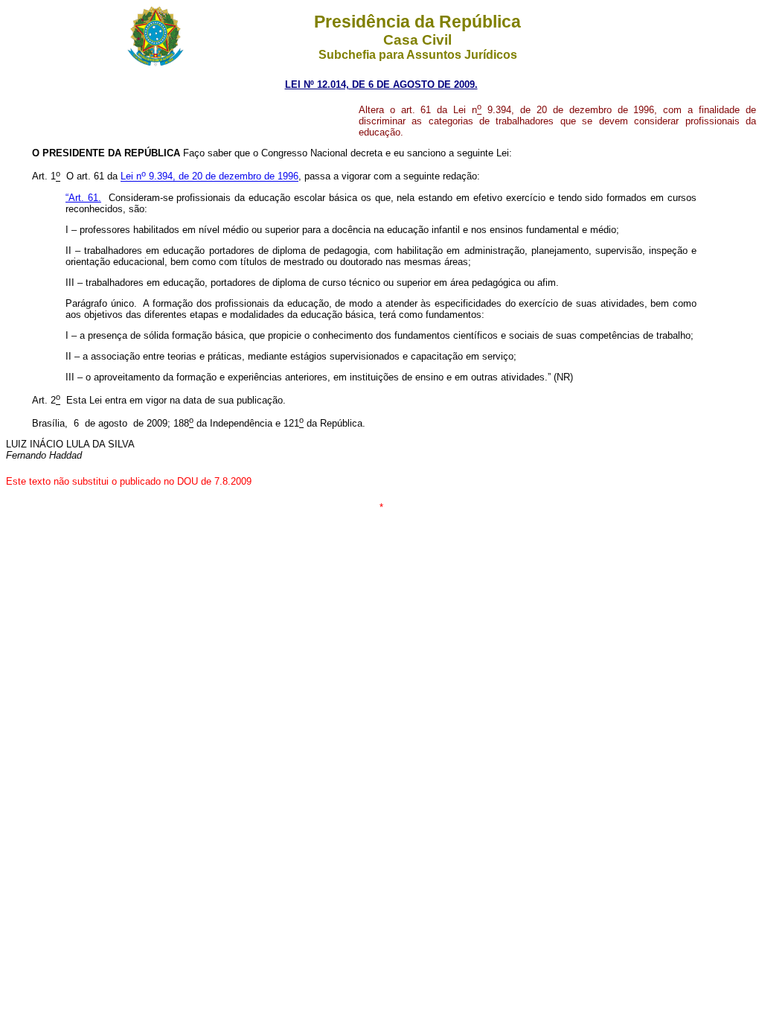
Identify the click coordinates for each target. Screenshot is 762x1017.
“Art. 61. (83, 197)
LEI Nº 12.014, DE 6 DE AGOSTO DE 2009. (381, 84)
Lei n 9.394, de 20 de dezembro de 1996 (209, 176)
